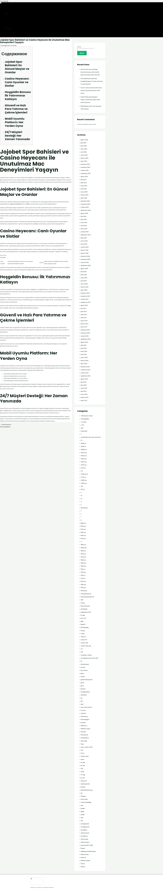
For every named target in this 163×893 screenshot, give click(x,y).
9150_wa (83, 557)
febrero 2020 (84, 253)
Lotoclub (83, 713)
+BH (82, 428)
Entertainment (85, 664)
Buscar (79, 47)
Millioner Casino (85, 728)
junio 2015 (84, 385)
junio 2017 (84, 311)
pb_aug (83, 762)
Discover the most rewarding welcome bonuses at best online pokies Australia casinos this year (90, 71)
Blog (82, 621)
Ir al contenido (4, 1)
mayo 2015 (84, 388)
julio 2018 (83, 271)
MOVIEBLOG (85, 738)
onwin (82, 759)
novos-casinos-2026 (86, 747)
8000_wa (83, 523)
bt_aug (83, 630)
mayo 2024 (84, 222)
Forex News (84, 670)
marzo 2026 (84, 155)
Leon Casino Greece (86, 707)
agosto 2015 (84, 379)
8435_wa (83, 535)
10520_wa (84, 462)
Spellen (83, 808)
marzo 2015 (84, 394)
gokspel (83, 689)
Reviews (83, 787)
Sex (82, 793)
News (82, 744)
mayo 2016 (84, 351)
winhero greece (85, 842)
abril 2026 (84, 152)
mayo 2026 (84, 149)
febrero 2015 (84, 397)
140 (82, 486)
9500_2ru (83, 563)
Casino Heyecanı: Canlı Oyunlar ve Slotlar (17, 82)
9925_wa (83, 587)
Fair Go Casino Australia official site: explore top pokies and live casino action (91, 90)
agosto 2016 (84, 342)
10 (81, 440)
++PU (82, 425)
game (82, 673)
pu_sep (83, 777)
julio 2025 (83, 179)
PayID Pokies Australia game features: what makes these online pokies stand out (90, 99)
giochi (82, 682)
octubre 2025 (85, 170)
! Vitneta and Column (87, 416)
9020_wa (83, 550)
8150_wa (83, 529)
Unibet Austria (85, 833)
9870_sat (83, 581)
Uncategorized (5, 45)
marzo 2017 (84, 320)
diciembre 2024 (85, 201)
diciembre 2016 (85, 330)
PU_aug (83, 774)
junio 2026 (84, 146)
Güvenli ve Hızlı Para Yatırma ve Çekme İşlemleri (16, 108)
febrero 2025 (84, 195)
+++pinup (83, 422)
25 (81, 498)
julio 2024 (83, 216)
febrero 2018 (84, 287)
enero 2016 (84, 363)
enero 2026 (84, 161)
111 (82, 471)
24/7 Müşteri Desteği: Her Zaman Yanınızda (17, 135)
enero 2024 (84, 228)
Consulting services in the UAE (89, 658)
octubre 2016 (85, 336)
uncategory (84, 830)
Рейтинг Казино (85, 860)
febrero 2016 (84, 360)
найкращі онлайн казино (88, 851)
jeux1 (82, 704)
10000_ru (83, 443)
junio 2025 (84, 182)
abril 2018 (84, 281)
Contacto (8, 28)
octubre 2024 (85, 207)
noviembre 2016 (85, 333)
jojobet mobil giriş (15, 204)
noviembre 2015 (85, 369)
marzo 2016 (84, 357)
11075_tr (83, 468)
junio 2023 (84, 238)
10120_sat (84, 452)
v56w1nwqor (84, 839)
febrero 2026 (84, 158)
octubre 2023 (85, 231)
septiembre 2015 (86, 376)
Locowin (83, 710)
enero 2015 (84, 400)
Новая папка (85, 854)
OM (82, 750)
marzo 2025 (84, 192)
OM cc (83, 753)
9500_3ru (83, 566)
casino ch (83, 636)
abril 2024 (84, 225)
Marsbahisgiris (85, 719)
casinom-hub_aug (86, 646)
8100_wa (83, 526)
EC (81, 661)
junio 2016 (84, 348)
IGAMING (84, 695)
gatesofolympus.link (86, 679)
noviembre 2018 (85, 259)
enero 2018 (84, 290)
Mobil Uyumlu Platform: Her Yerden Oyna (14, 122)
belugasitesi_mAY (86, 612)
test (82, 820)
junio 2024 (84, 219)
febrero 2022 (84, 250)
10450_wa (84, 458)
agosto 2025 (84, 176)
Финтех (83, 866)
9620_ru (83, 575)
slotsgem (83, 796)
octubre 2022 (85, 247)
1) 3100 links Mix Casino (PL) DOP (91, 437)
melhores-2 (84, 725)
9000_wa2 (84, 547)
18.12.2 (83, 489)
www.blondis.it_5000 (87, 845)
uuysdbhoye (84, 836)
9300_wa (83, 560)
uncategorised (85, 823)
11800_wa (84, 480)
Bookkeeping (84, 627)
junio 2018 (84, 274)
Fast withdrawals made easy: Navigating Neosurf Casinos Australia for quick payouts (92, 81)
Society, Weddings (86, 802)
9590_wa (83, 572)
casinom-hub (84, 643)
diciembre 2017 (85, 293)
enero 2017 (84, 327)
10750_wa (84, 465)
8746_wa (83, 538)
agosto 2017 (84, 305)
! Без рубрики (85, 419)
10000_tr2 (84, 449)
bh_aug (83, 615)
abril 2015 (84, 391)
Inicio (7, 13)
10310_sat (84, 455)
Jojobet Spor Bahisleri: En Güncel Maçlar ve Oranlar (17, 67)
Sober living (84, 799)
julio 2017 (83, 308)
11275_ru (83, 477)
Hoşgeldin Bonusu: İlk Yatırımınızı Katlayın (18, 95)
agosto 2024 (84, 213)
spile (82, 817)
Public (82, 771)
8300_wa (83, 532)
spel (82, 805)
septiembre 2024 (86, 210)
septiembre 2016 (86, 339)
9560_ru (83, 569)
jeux (82, 701)
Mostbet (83, 731)
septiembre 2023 (86, 235)
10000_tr (83, 446)
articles (83, 603)
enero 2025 (84, 198)
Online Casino (85, 756)
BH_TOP (83, 618)
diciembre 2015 (85, 366)
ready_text (84, 781)
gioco (82, 685)
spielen (83, 814)
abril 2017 (84, 317)
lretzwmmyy (84, 716)
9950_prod (84, 590)
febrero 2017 (84, 323)
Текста (83, 863)
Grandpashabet (85, 692)
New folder (84, 741)
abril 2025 (84, 189)
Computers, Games (86, 655)
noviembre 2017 (85, 296)
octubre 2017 (85, 299)
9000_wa (83, 544)
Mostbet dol (84, 735)
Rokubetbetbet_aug (86, 790)
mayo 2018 (84, 277)
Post (82, 768)
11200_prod (84, 474)
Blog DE (83, 624)
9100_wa (83, 554)
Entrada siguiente (6, 426)
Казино (83, 848)
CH (82, 649)
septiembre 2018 (86, 265)
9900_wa (83, 584)
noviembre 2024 (85, 204)
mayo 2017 (84, 314)
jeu (81, 698)
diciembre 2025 (85, 164)
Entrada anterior (5, 424)
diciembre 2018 (85, 256)
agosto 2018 (84, 268)
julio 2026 (83, 142)
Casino (83, 633)
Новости (83, 857)
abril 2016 (84, 354)
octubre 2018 (85, 262)
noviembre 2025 (85, 167)
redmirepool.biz (85, 784)
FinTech (83, 667)
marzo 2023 (84, 241)
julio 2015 (83, 382)
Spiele (82, 811)
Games (83, 676)
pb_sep (83, 765)
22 (81, 495)
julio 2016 (83, 345)
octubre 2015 (85, 373)
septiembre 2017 (86, 302)
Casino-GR (84, 639)
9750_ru (83, 578)
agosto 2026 (84, 139)
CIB (82, 652)
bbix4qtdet (84, 609)
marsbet (83, 722)
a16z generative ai (86, 593)
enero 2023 (84, 244)
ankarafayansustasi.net (87, 596)
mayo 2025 (84, 185)
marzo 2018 (84, 284)
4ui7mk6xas (84, 508)
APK (82, 600)
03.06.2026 (84, 431)
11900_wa (84, 483)
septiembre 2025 (86, 173)
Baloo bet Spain (85, 606)
